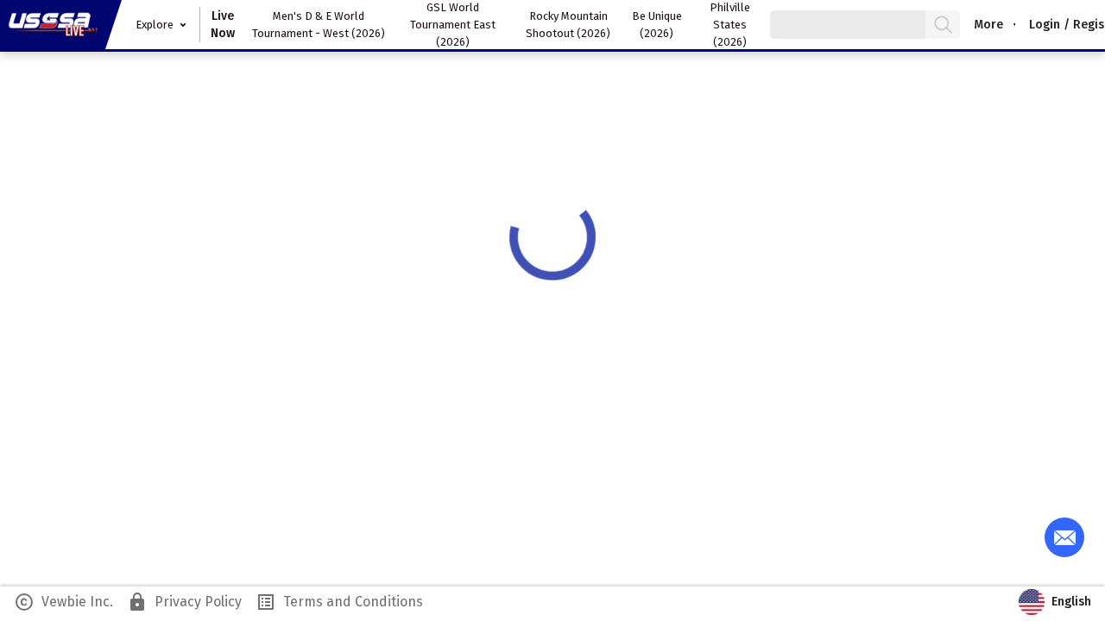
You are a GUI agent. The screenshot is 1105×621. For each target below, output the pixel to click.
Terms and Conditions (339, 602)
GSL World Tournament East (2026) (453, 24)
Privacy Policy (184, 602)
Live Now (223, 25)
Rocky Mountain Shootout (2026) (568, 24)
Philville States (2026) (730, 24)
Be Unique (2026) (657, 24)
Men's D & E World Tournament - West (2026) (318, 24)
